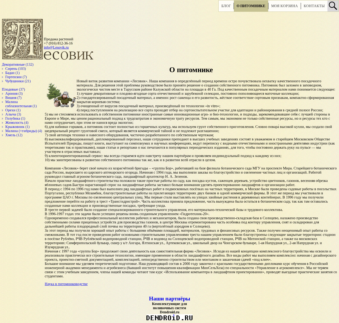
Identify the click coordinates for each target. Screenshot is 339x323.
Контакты (301, 7)
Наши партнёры (163, 303)
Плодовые (14, 89)
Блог (213, 7)
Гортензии (18, 77)
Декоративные (18, 64)
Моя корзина (271, 7)
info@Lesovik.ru (56, 47)
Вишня (15, 98)
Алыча (15, 114)
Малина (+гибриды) (26, 131)
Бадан (14, 73)
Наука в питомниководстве (66, 288)
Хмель (14, 139)
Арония (15, 93)
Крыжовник (19, 127)
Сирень (15, 69)
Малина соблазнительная (23, 104)
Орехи (14, 110)
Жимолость (19, 122)
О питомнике (237, 7)
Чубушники (19, 81)
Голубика (17, 118)
